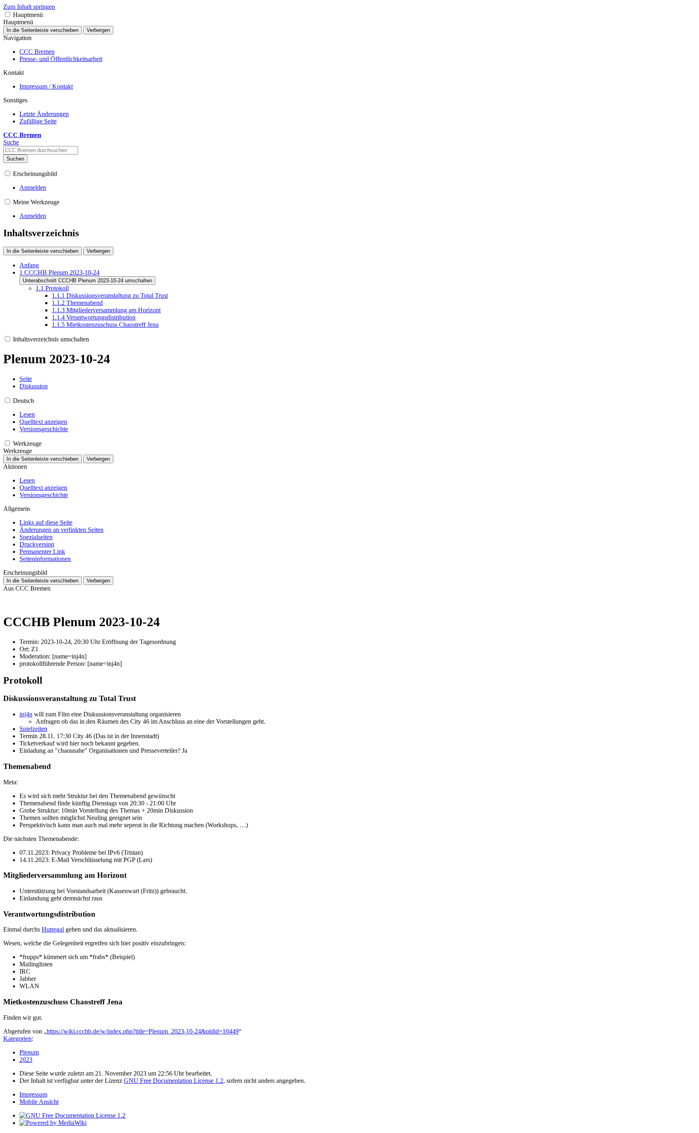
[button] (7, 14)
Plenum (29, 1052)
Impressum (33, 1094)
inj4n (25, 714)
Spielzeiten (33, 728)
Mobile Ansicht (39, 1101)
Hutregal (53, 929)
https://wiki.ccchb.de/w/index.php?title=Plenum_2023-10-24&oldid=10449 (143, 1031)
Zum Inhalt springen (29, 6)
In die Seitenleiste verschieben (42, 30)
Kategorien (17, 1038)
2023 (25, 1059)
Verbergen (98, 30)
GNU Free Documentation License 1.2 (173, 1080)
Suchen (15, 159)
